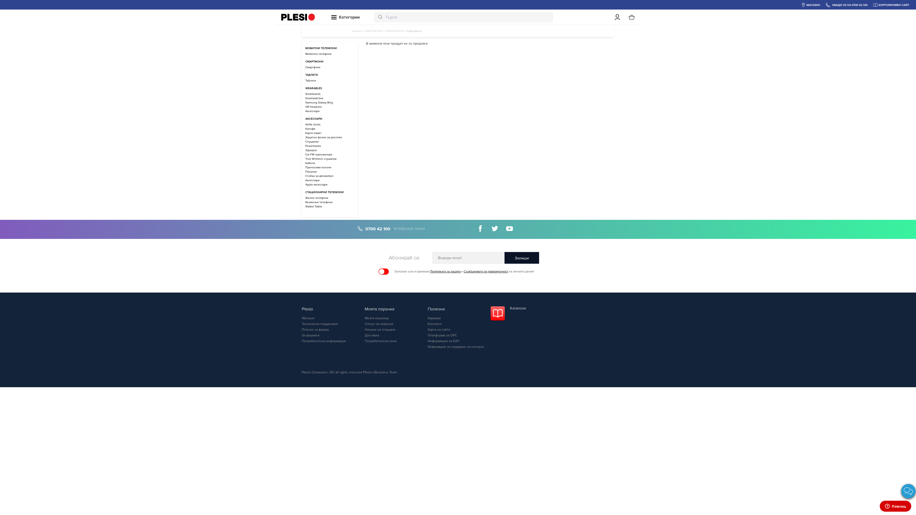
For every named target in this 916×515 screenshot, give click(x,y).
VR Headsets (313, 106)
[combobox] (463, 17)
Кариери (434, 318)
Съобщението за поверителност (486, 271)
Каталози (518, 308)
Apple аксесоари (316, 184)
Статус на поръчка (379, 324)
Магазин (308, 318)
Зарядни (311, 150)
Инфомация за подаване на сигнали (456, 347)
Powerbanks (313, 146)
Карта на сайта (439, 330)
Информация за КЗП (443, 341)
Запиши (522, 258)
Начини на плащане (380, 330)
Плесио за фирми (315, 330)
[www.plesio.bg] (298, 17)
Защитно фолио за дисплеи (323, 137)
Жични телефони (316, 198)
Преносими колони (318, 167)
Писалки (311, 171)
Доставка (372, 335)
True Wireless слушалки (321, 158)
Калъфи (310, 128)
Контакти (435, 324)
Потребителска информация (324, 341)
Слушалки (312, 141)
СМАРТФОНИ (374, 31)
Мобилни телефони (318, 54)
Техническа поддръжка (320, 324)
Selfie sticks (313, 124)
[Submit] (379, 17)
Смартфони (312, 67)
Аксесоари (312, 111)
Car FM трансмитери (318, 154)
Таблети (310, 80)
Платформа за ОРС (442, 335)
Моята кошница (377, 318)
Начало (357, 31)
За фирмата (310, 335)
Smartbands (313, 94)
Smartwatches (314, 98)
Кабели (310, 163)
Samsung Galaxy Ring (319, 102)
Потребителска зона (380, 341)
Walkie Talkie (313, 206)
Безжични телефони (319, 202)
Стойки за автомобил (319, 176)
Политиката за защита (445, 271)
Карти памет (313, 133)
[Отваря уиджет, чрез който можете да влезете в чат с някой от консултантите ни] (895, 507)
